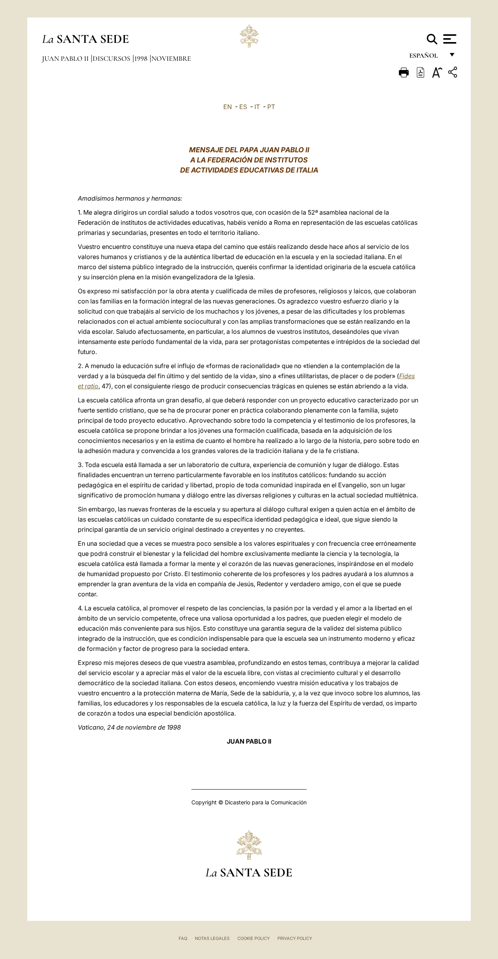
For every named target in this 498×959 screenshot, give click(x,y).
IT (257, 107)
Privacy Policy (294, 938)
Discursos (112, 58)
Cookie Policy (253, 938)
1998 (141, 58)
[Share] (453, 73)
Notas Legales (212, 938)
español (427, 57)
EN (227, 107)
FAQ (183, 938)
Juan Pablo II (66, 58)
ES (243, 107)
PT (271, 107)
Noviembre (171, 58)
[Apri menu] (448, 39)
